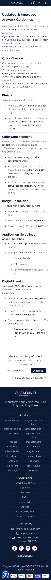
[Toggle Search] (46, 3)
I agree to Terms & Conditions (30, 377)
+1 (22, 533)
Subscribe (38, 370)
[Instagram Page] (21, 548)
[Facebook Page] (14, 548)
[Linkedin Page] (28, 548)
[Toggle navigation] (3, 3)
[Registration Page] (39, 3)
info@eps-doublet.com (28, 528)
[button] (6, 574)
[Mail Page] (34, 548)
